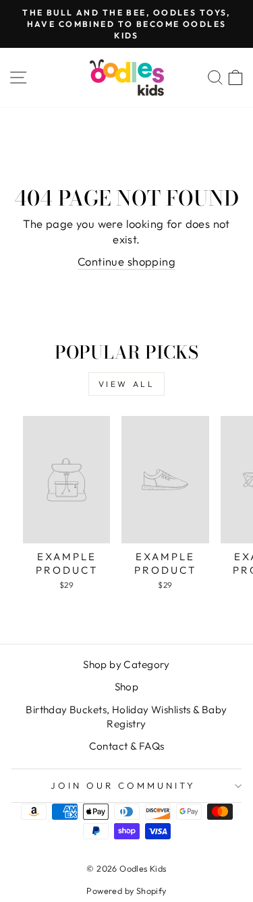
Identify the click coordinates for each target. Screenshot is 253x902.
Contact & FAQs (127, 746)
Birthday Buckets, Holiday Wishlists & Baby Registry (126, 716)
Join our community (123, 785)
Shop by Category (126, 664)
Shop (127, 686)
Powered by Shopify (126, 890)
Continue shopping (126, 261)
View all (127, 384)
